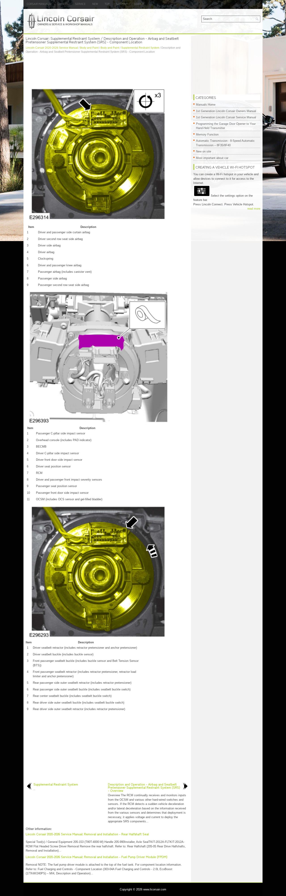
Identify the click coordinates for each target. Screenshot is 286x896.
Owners (63, 4)
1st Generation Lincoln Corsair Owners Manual (226, 111)
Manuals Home (205, 104)
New (95, 4)
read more (253, 208)
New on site (203, 151)
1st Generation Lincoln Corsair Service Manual (226, 117)
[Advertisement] (107, 69)
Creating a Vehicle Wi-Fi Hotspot (225, 167)
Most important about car (212, 158)
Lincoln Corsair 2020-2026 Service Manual (52, 47)
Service (80, 4)
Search (139, 4)
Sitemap (121, 4)
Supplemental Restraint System (140, 47)
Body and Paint (89, 47)
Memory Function (207, 134)
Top (107, 4)
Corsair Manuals (39, 4)
